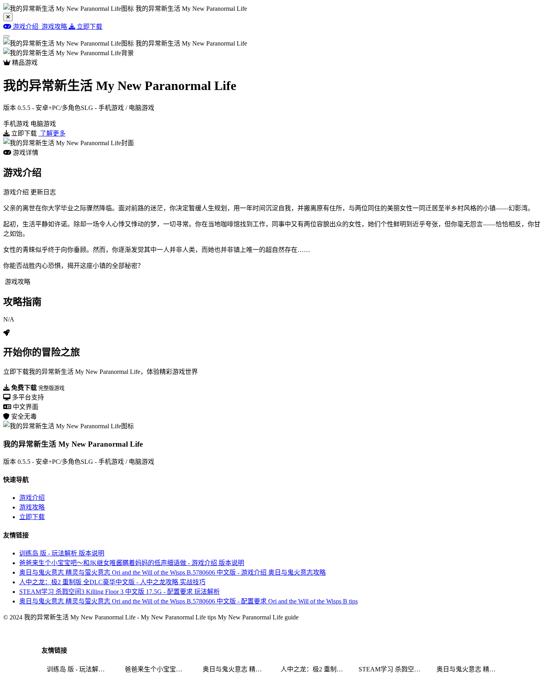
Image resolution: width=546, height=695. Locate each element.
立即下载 (32, 516)
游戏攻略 (32, 507)
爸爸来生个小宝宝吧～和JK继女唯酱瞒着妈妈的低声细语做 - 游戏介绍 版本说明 (131, 562)
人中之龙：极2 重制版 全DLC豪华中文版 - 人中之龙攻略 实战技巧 (112, 582)
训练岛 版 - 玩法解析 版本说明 (61, 553)
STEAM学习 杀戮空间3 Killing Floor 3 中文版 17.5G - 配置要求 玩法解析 (119, 591)
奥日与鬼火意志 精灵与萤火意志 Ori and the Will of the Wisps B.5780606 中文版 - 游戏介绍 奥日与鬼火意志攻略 (172, 572)
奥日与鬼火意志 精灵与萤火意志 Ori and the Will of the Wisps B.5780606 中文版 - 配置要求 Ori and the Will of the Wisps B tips (188, 601)
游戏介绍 (32, 497)
